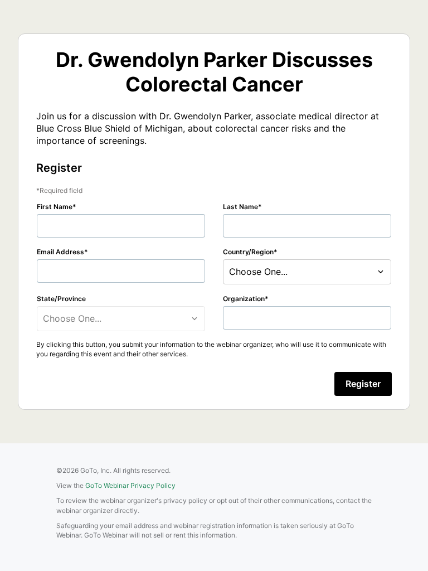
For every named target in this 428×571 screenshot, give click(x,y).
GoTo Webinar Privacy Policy (130, 485)
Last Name (240, 206)
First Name (54, 206)
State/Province (61, 298)
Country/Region (248, 252)
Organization (244, 298)
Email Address (60, 252)
